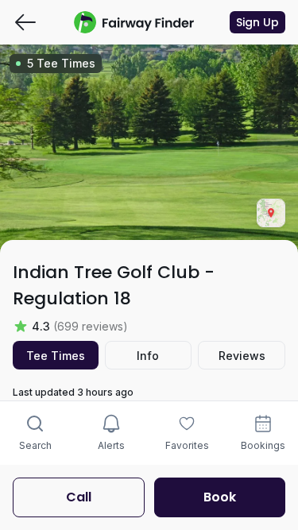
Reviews (242, 355)
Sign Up (257, 22)
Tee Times (55, 355)
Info (148, 355)
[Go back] (25, 22)
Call (78, 497)
